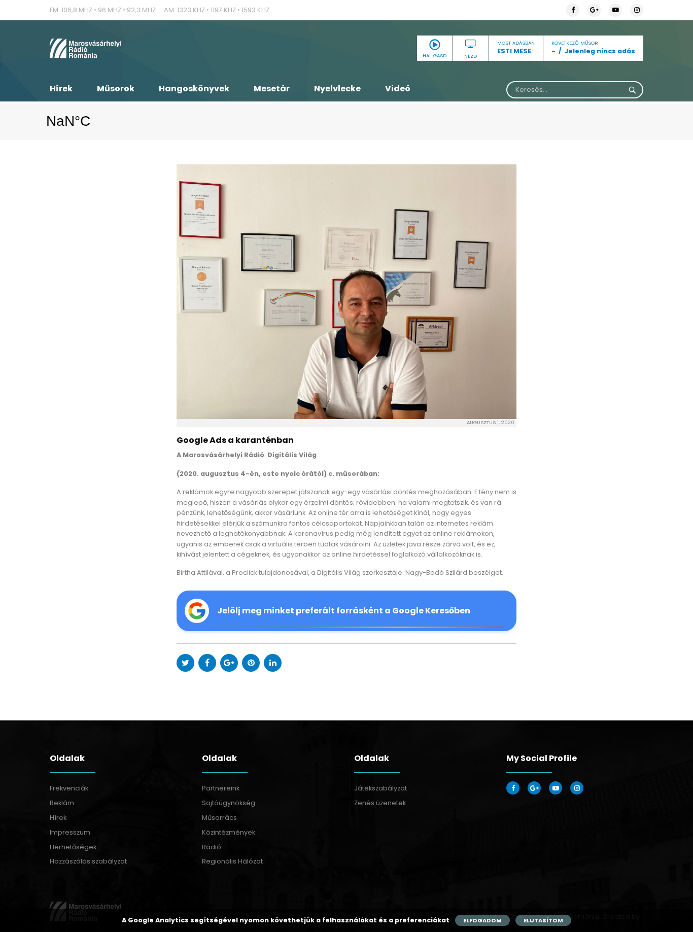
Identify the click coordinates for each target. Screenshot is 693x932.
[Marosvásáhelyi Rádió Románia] (143, 48)
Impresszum (70, 832)
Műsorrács (219, 817)
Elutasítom (543, 920)
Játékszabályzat (380, 788)
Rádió (211, 847)
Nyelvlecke (337, 88)
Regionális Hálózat (232, 861)
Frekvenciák (69, 788)
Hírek (61, 88)
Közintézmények (228, 832)
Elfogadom (482, 920)
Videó (397, 88)
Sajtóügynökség (228, 803)
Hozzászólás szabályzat (88, 861)
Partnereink (220, 788)
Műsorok (115, 88)
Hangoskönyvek (194, 88)
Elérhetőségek (73, 847)
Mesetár (272, 88)
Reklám (62, 803)
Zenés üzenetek (380, 803)
